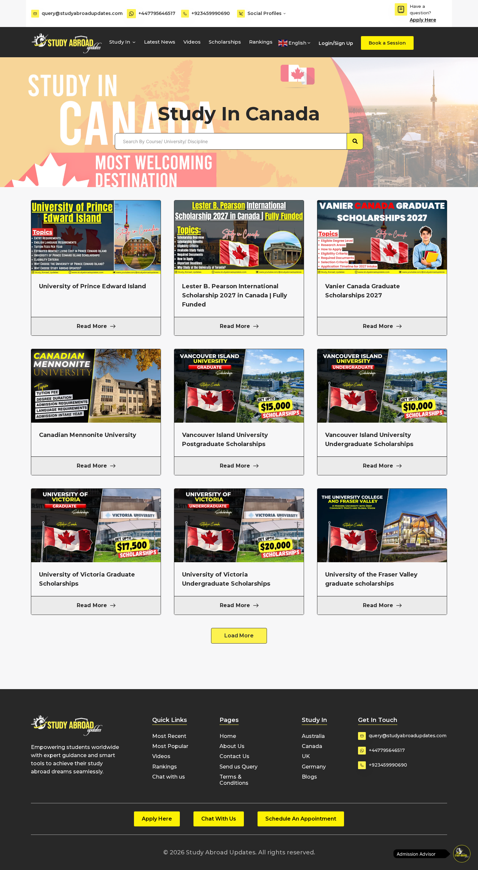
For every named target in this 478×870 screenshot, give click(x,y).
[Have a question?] (401, 9)
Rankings (260, 42)
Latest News (159, 42)
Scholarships (225, 42)
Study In (119, 42)
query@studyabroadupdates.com (82, 13)
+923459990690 (211, 13)
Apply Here (423, 20)
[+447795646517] (131, 13)
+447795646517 (157, 13)
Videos (192, 42)
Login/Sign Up (336, 43)
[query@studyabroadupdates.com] (35, 14)
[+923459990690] (185, 14)
